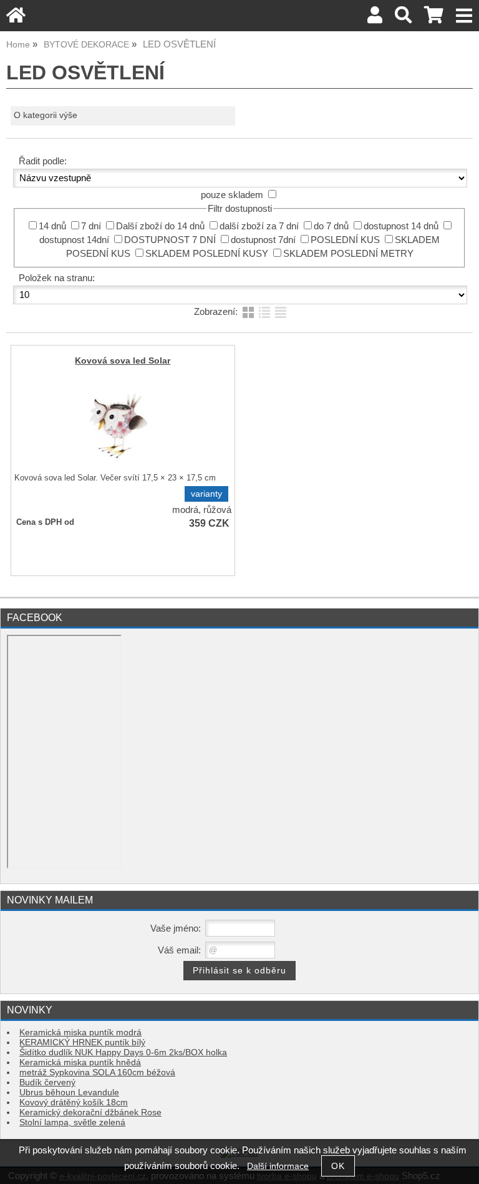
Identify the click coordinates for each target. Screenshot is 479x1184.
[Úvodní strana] (16, 18)
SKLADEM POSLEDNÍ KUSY (206, 254)
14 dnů (52, 226)
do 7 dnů (331, 226)
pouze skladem (232, 195)
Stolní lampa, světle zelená (72, 1122)
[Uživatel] (375, 18)
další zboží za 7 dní (259, 226)
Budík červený (47, 1082)
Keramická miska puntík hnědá (80, 1062)
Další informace (278, 1166)
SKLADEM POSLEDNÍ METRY (348, 254)
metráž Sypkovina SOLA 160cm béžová (97, 1072)
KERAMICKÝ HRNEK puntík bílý (82, 1042)
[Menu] (464, 16)
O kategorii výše (45, 115)
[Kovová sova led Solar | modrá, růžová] (121, 423)
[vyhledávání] (403, 18)
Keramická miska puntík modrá (80, 1032)
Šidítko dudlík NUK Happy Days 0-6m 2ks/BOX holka (123, 1052)
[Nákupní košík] (434, 18)
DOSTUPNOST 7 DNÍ (170, 240)
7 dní (91, 226)
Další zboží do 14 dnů (160, 226)
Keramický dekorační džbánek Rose (90, 1112)
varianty (206, 494)
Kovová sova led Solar (122, 361)
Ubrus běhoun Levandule (69, 1092)
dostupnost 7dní (263, 240)
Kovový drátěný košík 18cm (73, 1102)
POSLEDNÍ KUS (345, 240)
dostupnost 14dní (74, 240)
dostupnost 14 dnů (401, 226)
